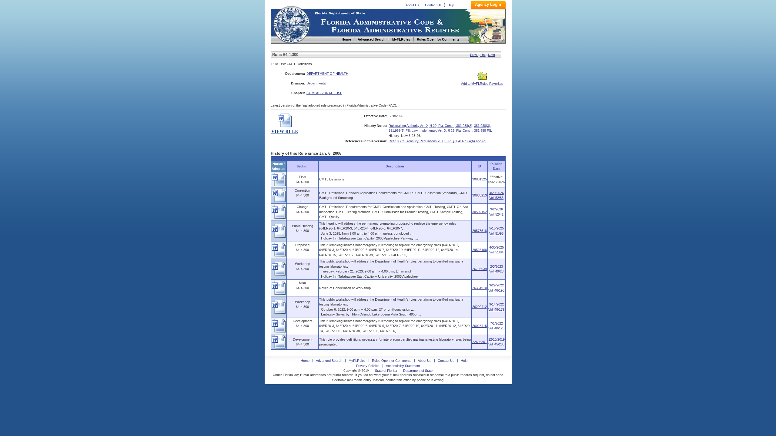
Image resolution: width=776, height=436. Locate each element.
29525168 (479, 250)
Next (491, 55)
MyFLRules (357, 360)
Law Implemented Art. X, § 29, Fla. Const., (443, 130)
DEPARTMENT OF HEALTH (327, 73)
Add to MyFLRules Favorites (482, 83)
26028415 (479, 326)
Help (450, 5)
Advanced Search (329, 360)
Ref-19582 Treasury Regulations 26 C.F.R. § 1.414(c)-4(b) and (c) (438, 141)
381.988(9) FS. (400, 130)
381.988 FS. (483, 130)
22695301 (479, 342)
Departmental (316, 83)
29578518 (479, 231)
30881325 (479, 179)
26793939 (479, 269)
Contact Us (433, 5)
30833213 (479, 195)
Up (483, 55)
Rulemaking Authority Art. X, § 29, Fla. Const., (422, 125)
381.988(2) (464, 125)
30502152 (479, 212)
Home (291, 23)
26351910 (479, 288)
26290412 (479, 307)
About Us (412, 5)
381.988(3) (482, 125)
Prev (474, 55)
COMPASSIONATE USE (324, 93)
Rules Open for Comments (391, 360)
